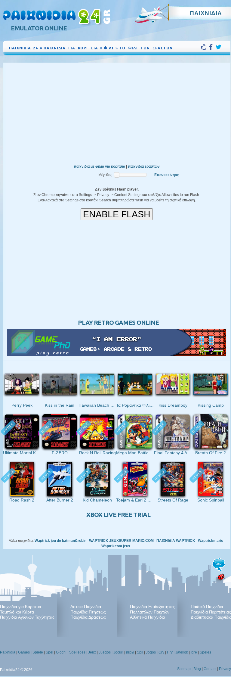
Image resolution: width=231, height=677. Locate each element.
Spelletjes (77, 652)
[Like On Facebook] (205, 47)
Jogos (151, 652)
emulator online (39, 28)
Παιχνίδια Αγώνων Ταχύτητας (27, 617)
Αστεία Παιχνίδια (85, 606)
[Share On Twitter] (218, 47)
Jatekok (181, 652)
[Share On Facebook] (212, 47)
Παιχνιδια (206, 13)
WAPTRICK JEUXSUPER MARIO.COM (121, 541)
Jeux (92, 652)
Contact (210, 669)
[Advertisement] (116, 108)
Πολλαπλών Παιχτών (149, 612)
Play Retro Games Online (118, 322)
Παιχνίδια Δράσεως (88, 617)
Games (24, 652)
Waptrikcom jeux (115, 546)
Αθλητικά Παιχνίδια (147, 617)
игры (130, 652)
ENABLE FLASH (116, 214)
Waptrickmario (210, 541)
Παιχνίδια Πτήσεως (88, 612)
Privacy (225, 669)
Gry (161, 652)
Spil (140, 652)
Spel (49, 652)
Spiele (37, 652)
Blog (197, 669)
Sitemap (184, 669)
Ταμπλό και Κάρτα (17, 612)
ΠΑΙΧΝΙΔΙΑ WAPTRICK (175, 541)
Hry (170, 652)
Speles (205, 652)
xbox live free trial (118, 514)
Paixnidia (7, 652)
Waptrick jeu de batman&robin (60, 541)
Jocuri (118, 652)
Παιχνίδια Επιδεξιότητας (152, 606)
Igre (194, 652)
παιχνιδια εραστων (144, 166)
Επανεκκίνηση (166, 175)
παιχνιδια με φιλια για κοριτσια (99, 166)
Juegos (105, 652)
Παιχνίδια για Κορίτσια (20, 606)
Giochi (61, 652)
